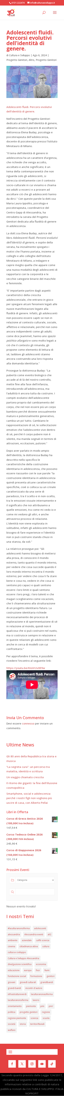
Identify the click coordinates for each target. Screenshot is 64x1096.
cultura (45, 946)
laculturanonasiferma (42, 994)
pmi (42, 1006)
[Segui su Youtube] (42, 1064)
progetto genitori (29, 1012)
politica (11, 1012)
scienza (34, 1018)
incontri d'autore (33, 988)
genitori (51, 976)
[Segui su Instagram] (32, 1064)
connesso (28, 723)
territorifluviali (37, 1024)
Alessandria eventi (33, 934)
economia (41, 964)
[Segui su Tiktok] (52, 1064)
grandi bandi (14, 988)
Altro (31, 60)
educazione (14, 970)
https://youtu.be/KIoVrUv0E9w (25, 668)
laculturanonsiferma (18, 1000)
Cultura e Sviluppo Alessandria (23, 958)
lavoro (36, 1000)
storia (23, 1024)
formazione (36, 976)
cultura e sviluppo (17, 952)
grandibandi (46, 982)
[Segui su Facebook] (12, 1064)
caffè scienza (42, 940)
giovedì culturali (28, 982)
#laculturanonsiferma (19, 928)
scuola (46, 1018)
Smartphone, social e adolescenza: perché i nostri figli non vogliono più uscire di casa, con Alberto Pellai (29, 798)
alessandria (14, 934)
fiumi (46, 970)
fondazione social (17, 976)
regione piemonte (17, 1018)
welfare (11, 1030)
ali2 (49, 934)
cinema (11, 946)
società (11, 1024)
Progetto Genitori (16, 60)
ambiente (12, 940)
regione (46, 1012)
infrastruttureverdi (17, 994)
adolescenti (40, 928)
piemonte (31, 1006)
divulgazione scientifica (19, 964)
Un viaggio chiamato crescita (25, 777)
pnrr (51, 1006)
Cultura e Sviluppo (19, 55)
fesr (38, 970)
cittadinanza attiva (29, 946)
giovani (11, 982)
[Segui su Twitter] (22, 1064)
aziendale (27, 940)
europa (27, 970)
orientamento (15, 1006)
